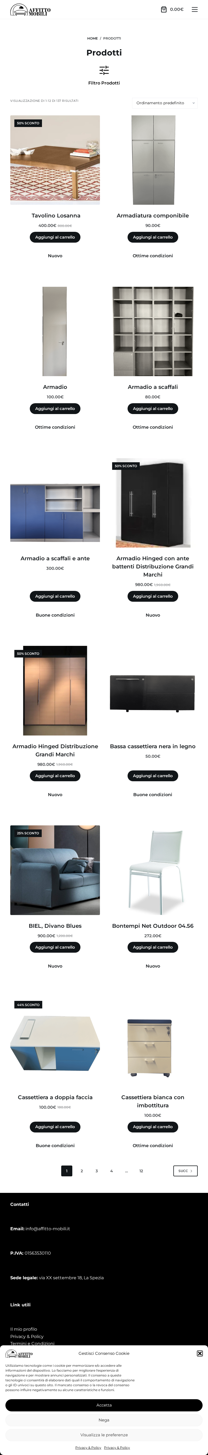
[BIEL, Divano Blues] (55, 870)
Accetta (104, 1405)
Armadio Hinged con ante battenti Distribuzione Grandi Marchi (153, 566)
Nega (104, 1420)
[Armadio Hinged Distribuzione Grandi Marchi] (55, 690)
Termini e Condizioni (32, 1343)
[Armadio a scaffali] (153, 331)
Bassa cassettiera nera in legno (153, 746)
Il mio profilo (23, 1329)
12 (141, 1170)
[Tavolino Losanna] (55, 160)
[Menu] (195, 9)
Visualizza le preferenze (104, 1434)
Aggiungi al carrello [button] (55, 237)
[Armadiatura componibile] (153, 160)
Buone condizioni (55, 615)
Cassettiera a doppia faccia (55, 1097)
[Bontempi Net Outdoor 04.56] (153, 870)
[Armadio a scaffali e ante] (55, 503)
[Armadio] (55, 331)
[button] (200, 1353)
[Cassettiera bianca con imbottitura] (153, 1041)
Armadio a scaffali (153, 387)
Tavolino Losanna (55, 215)
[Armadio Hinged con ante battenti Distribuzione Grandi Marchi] (153, 503)
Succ (183, 1171)
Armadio (55, 387)
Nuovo (55, 255)
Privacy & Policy (88, 1448)
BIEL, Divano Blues (55, 926)
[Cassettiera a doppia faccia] (55, 1041)
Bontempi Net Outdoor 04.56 (153, 926)
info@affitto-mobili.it (47, 1228)
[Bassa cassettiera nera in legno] (153, 690)
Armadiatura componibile (153, 215)
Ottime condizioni (153, 255)
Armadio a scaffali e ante (55, 558)
